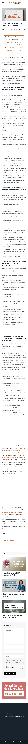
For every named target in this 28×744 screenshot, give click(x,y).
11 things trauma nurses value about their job (14, 595)
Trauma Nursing (6, 29)
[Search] (25, 2)
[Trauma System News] (14, 2)
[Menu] (3, 2)
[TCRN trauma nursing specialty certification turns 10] (14, 606)
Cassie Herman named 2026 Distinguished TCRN (11, 574)
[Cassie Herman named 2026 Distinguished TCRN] (14, 564)
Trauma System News (18, 741)
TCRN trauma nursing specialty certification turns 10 (12, 616)
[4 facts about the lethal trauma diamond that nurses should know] (14, 14)
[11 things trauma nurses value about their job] (14, 585)
